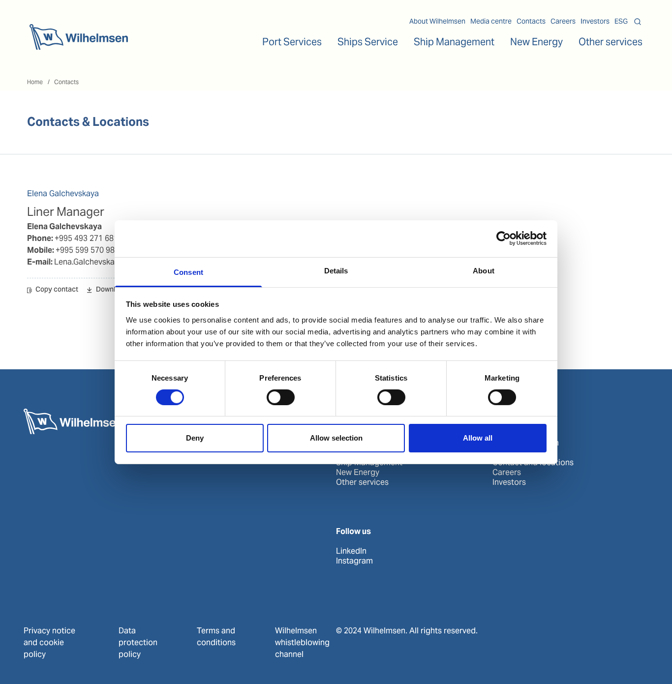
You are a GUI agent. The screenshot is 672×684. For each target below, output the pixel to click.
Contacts (531, 21)
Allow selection (336, 438)
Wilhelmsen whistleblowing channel (302, 642)
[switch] (281, 397)
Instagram (354, 561)
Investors (595, 21)
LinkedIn (351, 551)
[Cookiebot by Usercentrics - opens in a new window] (503, 238)
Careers (563, 21)
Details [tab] (336, 270)
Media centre (491, 21)
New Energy (536, 41)
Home (35, 82)
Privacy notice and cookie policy (49, 642)
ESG (621, 21)
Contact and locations (533, 463)
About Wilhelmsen (437, 21)
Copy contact (56, 290)
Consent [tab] (188, 272)
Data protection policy (138, 642)
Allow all (477, 438)
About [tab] (483, 270)
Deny (195, 438)
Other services (362, 482)
